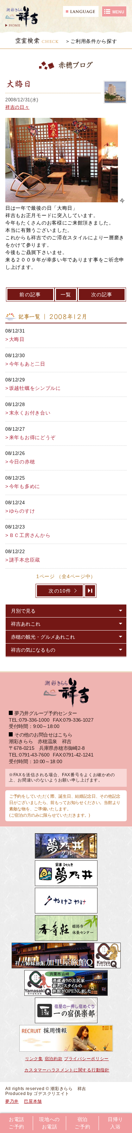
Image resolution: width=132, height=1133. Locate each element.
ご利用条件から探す (93, 41)
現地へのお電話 (49, 1123)
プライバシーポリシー (86, 1058)
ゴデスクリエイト (51, 1093)
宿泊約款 (54, 1058)
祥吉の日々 (17, 107)
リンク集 (34, 1058)
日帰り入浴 (115, 1123)
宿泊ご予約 (82, 1123)
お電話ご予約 (16, 1123)
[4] (90, 591)
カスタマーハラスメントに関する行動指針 (66, 1070)
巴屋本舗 (33, 1101)
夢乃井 (12, 1101)
